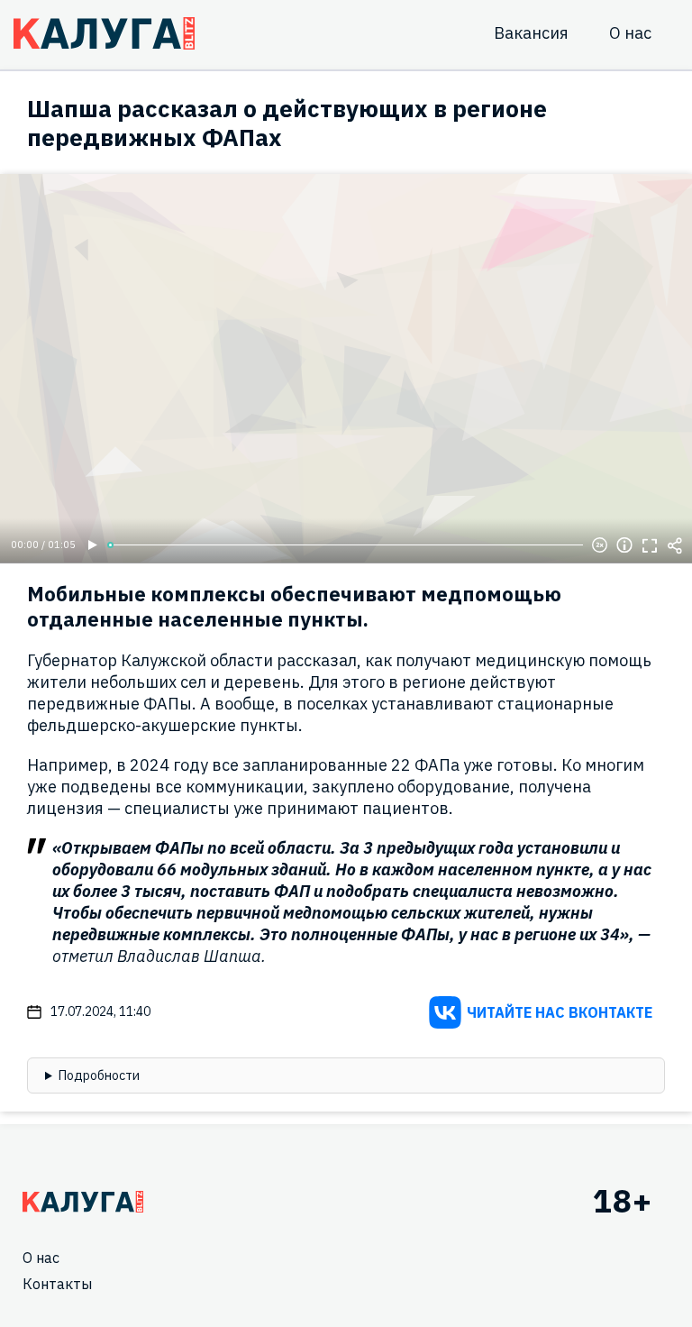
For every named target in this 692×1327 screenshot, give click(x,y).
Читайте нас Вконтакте (559, 1012)
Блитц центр (104, 33)
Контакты (57, 1284)
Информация (624, 545)
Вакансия (531, 33)
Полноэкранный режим (649, 545)
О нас (630, 33)
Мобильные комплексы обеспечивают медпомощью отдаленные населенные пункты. (294, 606)
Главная (83, 1202)
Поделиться (674, 545)
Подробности (99, 1075)
